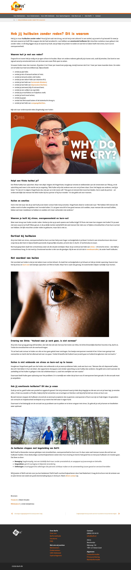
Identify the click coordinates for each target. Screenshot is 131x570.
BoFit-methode (55, 536)
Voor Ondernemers (33, 16)
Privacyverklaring (93, 557)
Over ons (53, 533)
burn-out (26, 265)
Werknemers (54, 548)
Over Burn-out (76, 16)
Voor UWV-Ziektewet (47, 16)
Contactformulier (93, 554)
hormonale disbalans (39, 82)
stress (92, 247)
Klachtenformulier (93, 559)
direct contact (71, 476)
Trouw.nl (14, 500)
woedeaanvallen (93, 249)
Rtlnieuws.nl (15, 504)
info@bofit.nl (91, 536)
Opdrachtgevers (56, 555)
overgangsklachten (38, 103)
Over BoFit (88, 16)
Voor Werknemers (19, 16)
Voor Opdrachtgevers (63, 16)
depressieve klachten (39, 85)
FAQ (51, 541)
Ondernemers (55, 550)
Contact (98, 16)
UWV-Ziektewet (55, 553)
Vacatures (53, 539)
